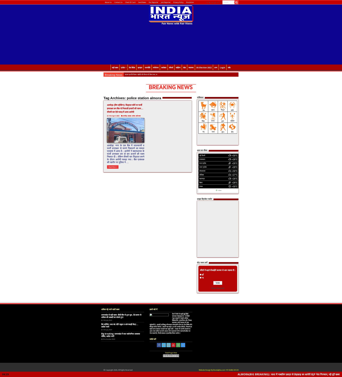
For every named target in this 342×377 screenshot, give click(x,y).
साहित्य (178, 68)
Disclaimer (190, 2)
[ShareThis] (218, 2)
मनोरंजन (156, 68)
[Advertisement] (171, 45)
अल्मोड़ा (125, 116)
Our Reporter (153, 2)
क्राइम (140, 68)
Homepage (107, 67)
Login (222, 68)
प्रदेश (123, 68)
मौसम (219, 190)
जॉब (229, 68)
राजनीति (147, 68)
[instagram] (220, 2)
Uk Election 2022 (204, 68)
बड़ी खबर (115, 68)
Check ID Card (130, 2)
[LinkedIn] (212, 2)
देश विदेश (132, 68)
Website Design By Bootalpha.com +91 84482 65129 (218, 370)
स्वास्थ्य (191, 68)
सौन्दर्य (171, 68)
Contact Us (118, 2)
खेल (184, 68)
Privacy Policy (178, 2)
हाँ (203, 274)
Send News (142, 2)
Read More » (113, 167)
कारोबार (163, 68)
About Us (108, 2)
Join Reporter (166, 2)
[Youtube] (215, 2)
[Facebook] (207, 2)
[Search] (236, 2)
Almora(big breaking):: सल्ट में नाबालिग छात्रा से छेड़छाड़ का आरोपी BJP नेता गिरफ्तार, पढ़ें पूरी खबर (270, 374)
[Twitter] (210, 2)
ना (203, 278)
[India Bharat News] (171, 14)
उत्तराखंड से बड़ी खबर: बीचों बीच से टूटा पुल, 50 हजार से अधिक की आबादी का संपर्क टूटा (121, 316)
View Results (217, 288)
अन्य (215, 68)
